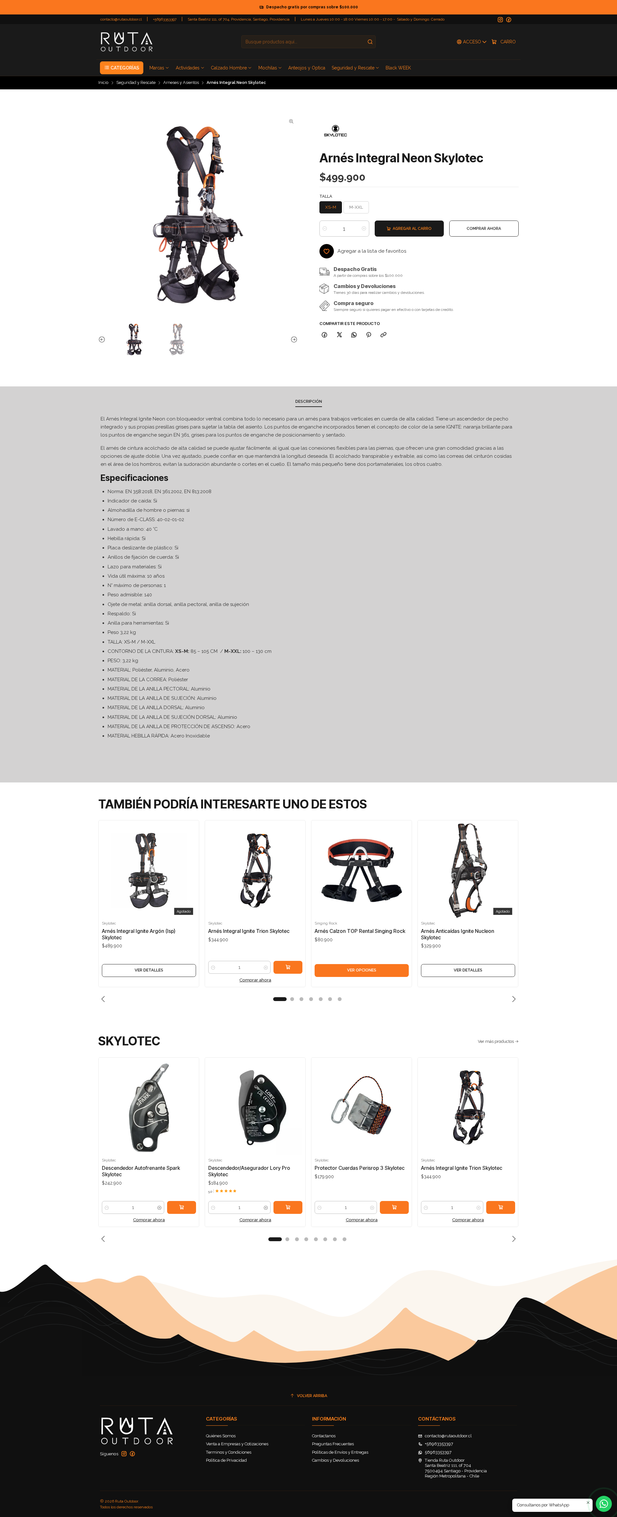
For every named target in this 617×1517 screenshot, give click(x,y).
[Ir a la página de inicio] (126, 42)
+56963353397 (164, 19)
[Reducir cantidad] (325, 228)
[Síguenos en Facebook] (509, 20)
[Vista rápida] (108, 877)
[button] (121, 67)
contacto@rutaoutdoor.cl (121, 19)
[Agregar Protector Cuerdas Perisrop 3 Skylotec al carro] (394, 1207)
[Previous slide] (103, 339)
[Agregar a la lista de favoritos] (108, 862)
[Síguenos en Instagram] (500, 20)
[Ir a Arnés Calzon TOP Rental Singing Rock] (362, 871)
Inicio (103, 83)
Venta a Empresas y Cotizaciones (237, 1443)
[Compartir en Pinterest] (369, 335)
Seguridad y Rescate (136, 83)
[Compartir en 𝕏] (339, 335)
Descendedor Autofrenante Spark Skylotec (141, 1171)
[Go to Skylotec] (335, 131)
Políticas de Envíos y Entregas (340, 1452)
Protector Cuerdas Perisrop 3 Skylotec (360, 1168)
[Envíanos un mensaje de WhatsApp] (604, 1504)
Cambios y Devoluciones (335, 1460)
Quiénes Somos (221, 1435)
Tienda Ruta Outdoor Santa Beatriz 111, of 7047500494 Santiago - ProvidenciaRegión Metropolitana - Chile (456, 1468)
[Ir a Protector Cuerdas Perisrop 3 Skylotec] (362, 1108)
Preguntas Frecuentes (333, 1443)
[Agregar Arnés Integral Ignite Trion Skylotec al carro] (287, 967)
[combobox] (308, 41)
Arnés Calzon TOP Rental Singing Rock (360, 931)
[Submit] (370, 41)
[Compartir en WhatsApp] (354, 335)
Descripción (308, 401)
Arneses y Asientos (181, 83)
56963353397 (438, 1452)
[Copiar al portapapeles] (383, 335)
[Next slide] (293, 339)
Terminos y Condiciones (228, 1452)
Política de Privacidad (226, 1460)
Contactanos (323, 1435)
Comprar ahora (255, 979)
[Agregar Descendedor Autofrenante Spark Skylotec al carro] (181, 1207)
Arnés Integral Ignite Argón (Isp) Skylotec (138, 934)
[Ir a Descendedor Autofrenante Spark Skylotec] (149, 1108)
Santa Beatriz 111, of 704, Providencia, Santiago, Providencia (239, 19)
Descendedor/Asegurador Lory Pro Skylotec (249, 1171)
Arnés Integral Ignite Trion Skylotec (249, 931)
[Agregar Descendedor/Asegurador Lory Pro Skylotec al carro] (287, 1207)
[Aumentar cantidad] (364, 228)
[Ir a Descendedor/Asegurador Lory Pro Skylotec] (255, 1108)
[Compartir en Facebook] (324, 335)
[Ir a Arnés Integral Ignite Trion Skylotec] (255, 871)
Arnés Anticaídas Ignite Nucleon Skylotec (457, 934)
